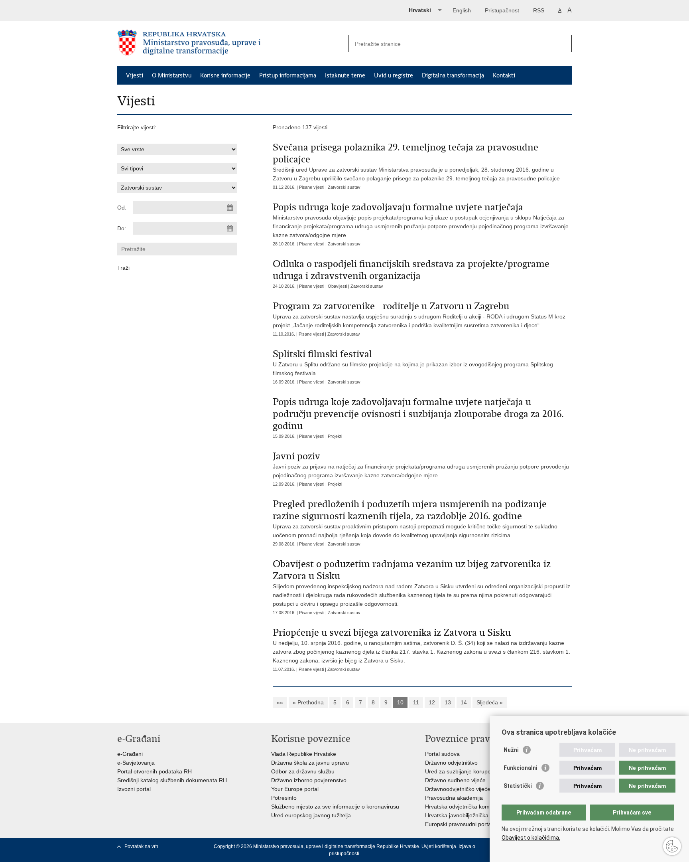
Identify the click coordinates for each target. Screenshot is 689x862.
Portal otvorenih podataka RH (154, 771)
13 (448, 702)
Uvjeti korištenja (438, 846)
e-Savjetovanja (136, 762)
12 (432, 702)
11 (416, 702)
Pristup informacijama (287, 75)
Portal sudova (442, 754)
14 (464, 702)
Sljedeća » (489, 702)
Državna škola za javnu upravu (310, 762)
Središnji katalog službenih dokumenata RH (172, 780)
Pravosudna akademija (454, 798)
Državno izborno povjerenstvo (308, 780)
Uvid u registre (393, 75)
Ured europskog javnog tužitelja (311, 815)
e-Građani (130, 754)
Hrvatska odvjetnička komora (461, 806)
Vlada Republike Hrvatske (303, 754)
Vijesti (134, 75)
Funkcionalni (520, 768)
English (462, 10)
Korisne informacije (225, 75)
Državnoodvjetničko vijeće (457, 789)
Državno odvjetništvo (451, 762)
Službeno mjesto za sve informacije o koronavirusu (335, 806)
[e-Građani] (151, 9)
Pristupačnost (502, 10)
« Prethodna (308, 702)
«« (280, 702)
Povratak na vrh (141, 846)
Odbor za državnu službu (303, 771)
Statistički (518, 786)
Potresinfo (284, 798)
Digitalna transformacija (453, 75)
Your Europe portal (295, 789)
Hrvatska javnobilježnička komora (467, 815)
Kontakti (504, 75)
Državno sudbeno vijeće (455, 780)
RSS (538, 10)
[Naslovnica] (230, 44)
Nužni (511, 750)
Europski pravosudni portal (458, 824)
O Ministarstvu (171, 75)
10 (400, 702)
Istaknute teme (345, 75)
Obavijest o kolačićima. (531, 837)
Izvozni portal (134, 789)
